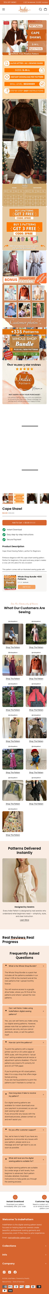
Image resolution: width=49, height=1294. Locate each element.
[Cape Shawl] (7, 498)
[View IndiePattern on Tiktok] (9, 1272)
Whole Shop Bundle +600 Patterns (30, 577)
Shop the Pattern (13, 647)
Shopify (26, 1278)
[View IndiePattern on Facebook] (15, 1272)
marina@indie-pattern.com (19, 1238)
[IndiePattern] (24, 9)
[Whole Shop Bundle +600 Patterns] (10, 582)
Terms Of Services (18, 1282)
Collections (9, 1245)
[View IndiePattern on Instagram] (4, 1272)
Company (8, 1263)
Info (4, 1254)
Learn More (24, 920)
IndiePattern (12, 1278)
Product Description (13, 546)
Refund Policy (6, 1282)
